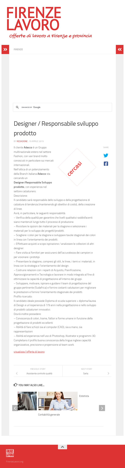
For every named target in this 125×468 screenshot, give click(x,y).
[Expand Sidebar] (5, 49)
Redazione (22, 141)
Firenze (18, 49)
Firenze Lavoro (34, 18)
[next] (102, 408)
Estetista (84, 396)
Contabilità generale (49, 414)
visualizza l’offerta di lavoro (29, 351)
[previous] (15, 408)
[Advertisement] (62, 75)
